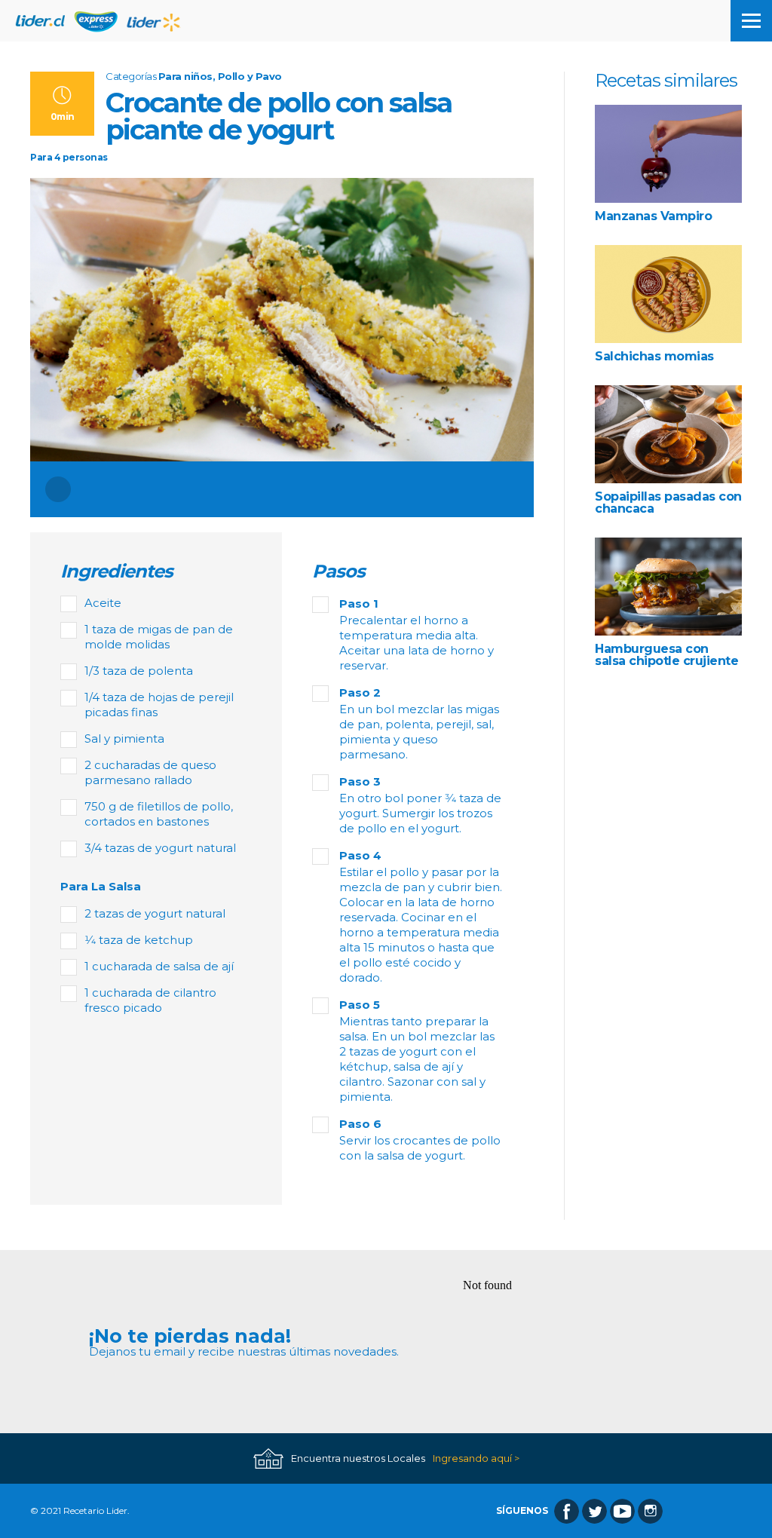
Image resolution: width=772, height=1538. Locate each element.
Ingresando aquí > (476, 1458)
